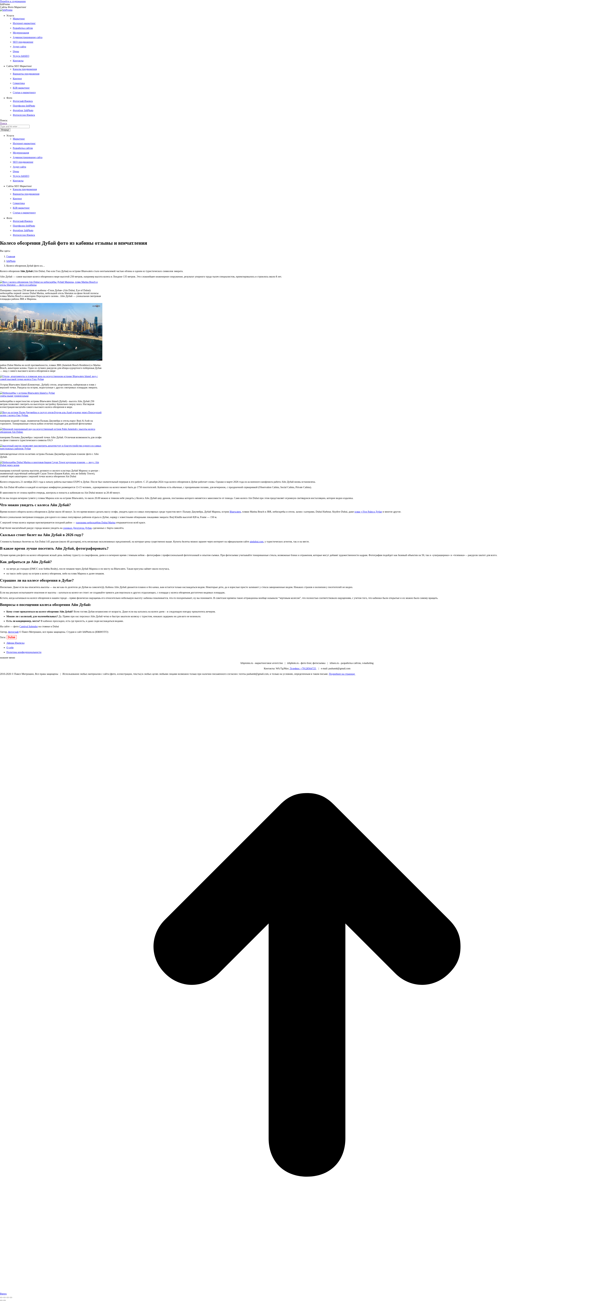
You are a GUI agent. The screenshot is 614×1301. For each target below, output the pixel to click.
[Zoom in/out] (11, 1297)
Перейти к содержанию (13, 1)
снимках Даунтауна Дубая (77, 528)
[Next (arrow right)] (4, 1300)
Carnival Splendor (28, 626)
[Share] (4, 1297)
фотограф (13, 632)
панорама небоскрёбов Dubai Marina (95, 522)
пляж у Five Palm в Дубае (368, 511)
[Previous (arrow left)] (1, 1300)
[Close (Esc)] (1, 1297)
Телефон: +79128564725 (303, 668)
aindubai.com (256, 541)
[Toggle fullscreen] (7, 1297)
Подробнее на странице (342, 674)
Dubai (12, 637)
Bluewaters (235, 511)
